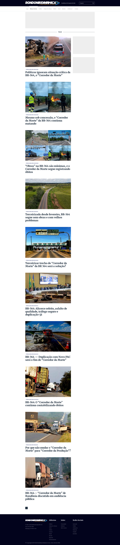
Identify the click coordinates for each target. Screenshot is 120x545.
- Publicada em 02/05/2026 (31, 163)
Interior (64, 8)
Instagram (75, 528)
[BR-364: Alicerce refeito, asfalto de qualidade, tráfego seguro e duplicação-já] (48, 288)
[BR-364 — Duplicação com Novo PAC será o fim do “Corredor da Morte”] (48, 336)
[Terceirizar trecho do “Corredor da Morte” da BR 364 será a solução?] (48, 242)
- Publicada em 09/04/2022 (31, 490)
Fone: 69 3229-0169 (29, 526)
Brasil (50, 533)
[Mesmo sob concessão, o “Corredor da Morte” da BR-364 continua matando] (48, 97)
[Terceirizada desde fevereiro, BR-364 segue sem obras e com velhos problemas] (48, 194)
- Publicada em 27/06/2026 (31, 69)
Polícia (54, 8)
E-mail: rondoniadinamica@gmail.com (33, 524)
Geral (59, 8)
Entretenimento (52, 539)
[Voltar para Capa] (42, 3)
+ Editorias (69, 8)
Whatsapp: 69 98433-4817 (30, 528)
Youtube (74, 531)
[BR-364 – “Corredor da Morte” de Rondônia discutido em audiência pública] (48, 472)
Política (40, 8)
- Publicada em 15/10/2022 (31, 444)
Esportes (51, 537)
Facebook (75, 524)
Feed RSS (75, 533)
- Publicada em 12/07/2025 (31, 211)
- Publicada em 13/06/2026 (31, 114)
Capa (27, 8)
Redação (63, 526)
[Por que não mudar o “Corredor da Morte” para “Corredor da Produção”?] (48, 427)
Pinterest (75, 529)
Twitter (74, 526)
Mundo (50, 535)
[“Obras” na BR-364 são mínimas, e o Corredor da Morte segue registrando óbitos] (48, 145)
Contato (76, 8)
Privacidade (63, 524)
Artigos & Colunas (48, 8)
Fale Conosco (64, 528)
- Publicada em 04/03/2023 (31, 399)
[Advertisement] (84, 45)
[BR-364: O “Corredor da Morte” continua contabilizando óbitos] (48, 381)
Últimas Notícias (33, 8)
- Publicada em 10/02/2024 (31, 260)
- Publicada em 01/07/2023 (31, 305)
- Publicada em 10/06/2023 (31, 354)
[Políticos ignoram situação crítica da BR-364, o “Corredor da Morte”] (48, 51)
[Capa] (36, 520)
